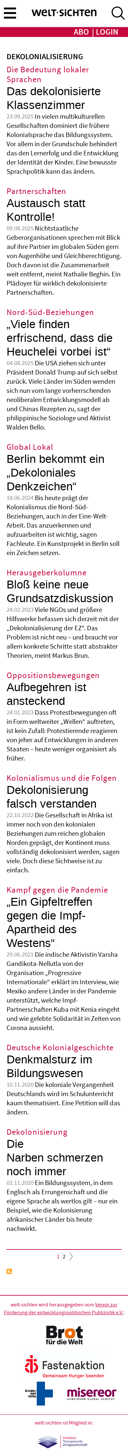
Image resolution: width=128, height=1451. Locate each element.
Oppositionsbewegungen (53, 675)
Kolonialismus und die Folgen (62, 778)
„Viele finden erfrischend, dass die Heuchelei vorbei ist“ (60, 338)
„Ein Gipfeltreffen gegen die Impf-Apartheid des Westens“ (49, 923)
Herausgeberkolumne (47, 573)
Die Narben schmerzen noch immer (55, 1158)
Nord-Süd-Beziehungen (50, 312)
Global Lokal (30, 447)
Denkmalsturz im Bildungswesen (49, 1066)
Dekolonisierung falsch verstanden (51, 797)
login (107, 32)
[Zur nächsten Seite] (69, 1258)
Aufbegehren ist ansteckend (46, 694)
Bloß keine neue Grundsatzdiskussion (60, 591)
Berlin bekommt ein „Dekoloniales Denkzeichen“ (55, 473)
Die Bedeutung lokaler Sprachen (48, 74)
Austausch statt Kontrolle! (46, 210)
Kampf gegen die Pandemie (57, 890)
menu (9, 12)
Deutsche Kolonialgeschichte (60, 1047)
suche (118, 13)
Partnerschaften (36, 191)
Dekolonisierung (37, 1132)
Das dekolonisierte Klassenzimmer (54, 98)
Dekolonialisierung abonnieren (9, 1271)
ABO (81, 32)
